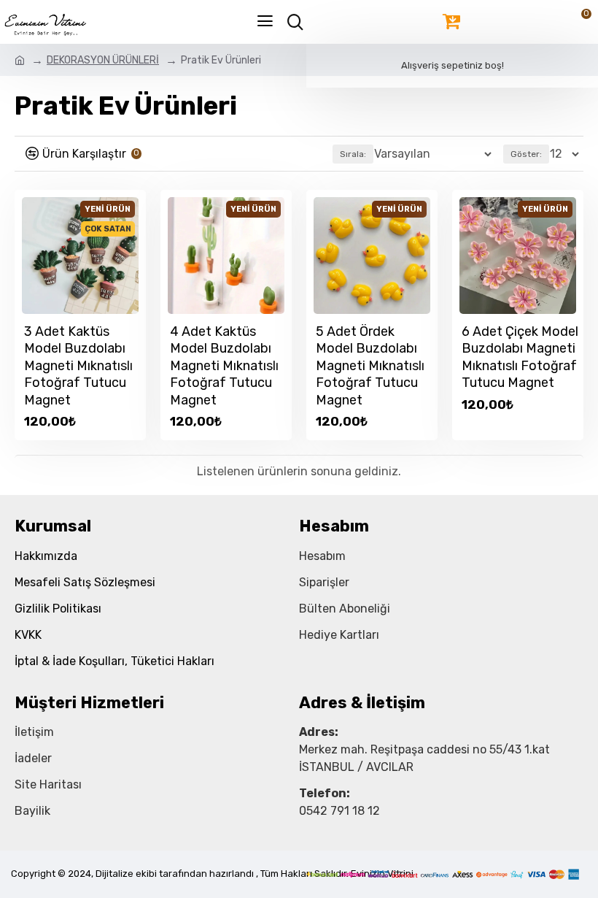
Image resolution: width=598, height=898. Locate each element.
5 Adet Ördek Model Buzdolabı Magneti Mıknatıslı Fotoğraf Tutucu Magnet (370, 365)
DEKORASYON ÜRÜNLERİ (103, 60)
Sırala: (353, 154)
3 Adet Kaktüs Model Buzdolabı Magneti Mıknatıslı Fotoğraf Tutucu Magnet (78, 365)
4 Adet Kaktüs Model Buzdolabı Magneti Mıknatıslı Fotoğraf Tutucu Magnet (224, 365)
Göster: (526, 154)
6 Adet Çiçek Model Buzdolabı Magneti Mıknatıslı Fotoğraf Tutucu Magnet (520, 357)
